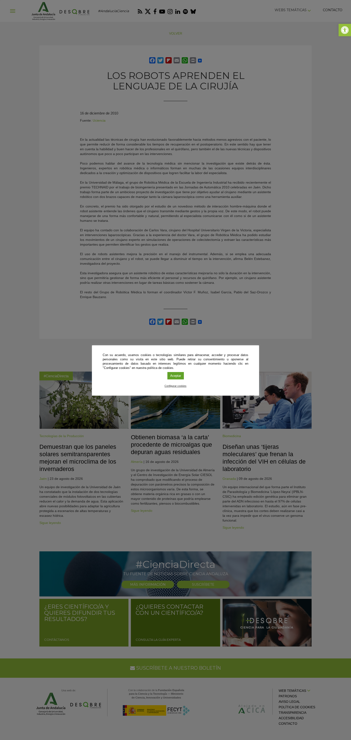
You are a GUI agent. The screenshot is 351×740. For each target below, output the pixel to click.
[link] (345, 30)
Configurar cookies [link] (175, 385)
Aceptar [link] (175, 376)
